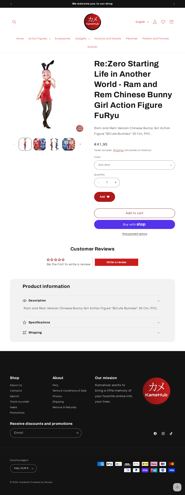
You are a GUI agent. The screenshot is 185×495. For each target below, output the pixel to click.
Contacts (16, 390)
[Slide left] (14, 144)
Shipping (118, 150)
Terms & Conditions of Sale (70, 390)
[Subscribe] (77, 433)
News (13, 407)
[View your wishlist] (163, 22)
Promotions (17, 412)
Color (97, 157)
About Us (16, 385)
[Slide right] (80, 144)
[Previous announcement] (11, 4)
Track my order (19, 401)
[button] (14, 22)
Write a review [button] (116, 262)
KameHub (24, 482)
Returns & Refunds (64, 407)
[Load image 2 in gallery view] (39, 144)
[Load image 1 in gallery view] (25, 144)
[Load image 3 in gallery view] (54, 144)
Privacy (57, 396)
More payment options (134, 234)
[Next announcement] (174, 4)
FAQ (55, 385)
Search (14, 396)
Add (102, 196)
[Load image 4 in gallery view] (68, 144)
